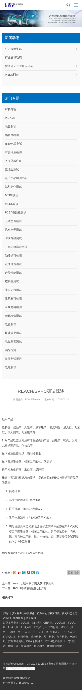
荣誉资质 (54, 613)
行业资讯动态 (13, 57)
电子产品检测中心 (16, 178)
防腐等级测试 (13, 238)
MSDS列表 (12, 74)
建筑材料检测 (13, 298)
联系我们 (30, 618)
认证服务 (17, 613)
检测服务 (29, 613)
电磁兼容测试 (13, 341)
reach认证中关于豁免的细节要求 (33, 583)
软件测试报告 (13, 358)
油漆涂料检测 (13, 255)
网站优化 (25, 678)
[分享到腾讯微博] (24, 572)
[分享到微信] (33, 572)
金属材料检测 (13, 307)
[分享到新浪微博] (19, 572)
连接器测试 (12, 281)
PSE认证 (10, 117)
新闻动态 (67, 613)
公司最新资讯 (13, 48)
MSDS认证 (12, 203)
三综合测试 (12, 169)
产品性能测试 (13, 272)
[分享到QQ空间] (15, 572)
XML (17, 678)
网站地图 (8, 678)
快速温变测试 (13, 332)
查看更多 (73, 572)
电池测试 (10, 367)
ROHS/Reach (32, 399)
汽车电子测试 (13, 229)
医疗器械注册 (13, 160)
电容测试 (10, 324)
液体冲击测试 (13, 264)
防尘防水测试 (13, 289)
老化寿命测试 (13, 315)
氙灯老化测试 (13, 186)
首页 (7, 613)
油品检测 (10, 350)
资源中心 (42, 613)
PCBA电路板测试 (15, 212)
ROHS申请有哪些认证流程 (29, 588)
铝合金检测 (12, 135)
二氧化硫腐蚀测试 (16, 246)
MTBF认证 (11, 195)
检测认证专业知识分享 (19, 66)
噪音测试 (10, 126)
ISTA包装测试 (13, 143)
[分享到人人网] (28, 572)
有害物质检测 (13, 152)
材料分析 (10, 109)
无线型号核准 (13, 221)
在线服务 (18, 618)
